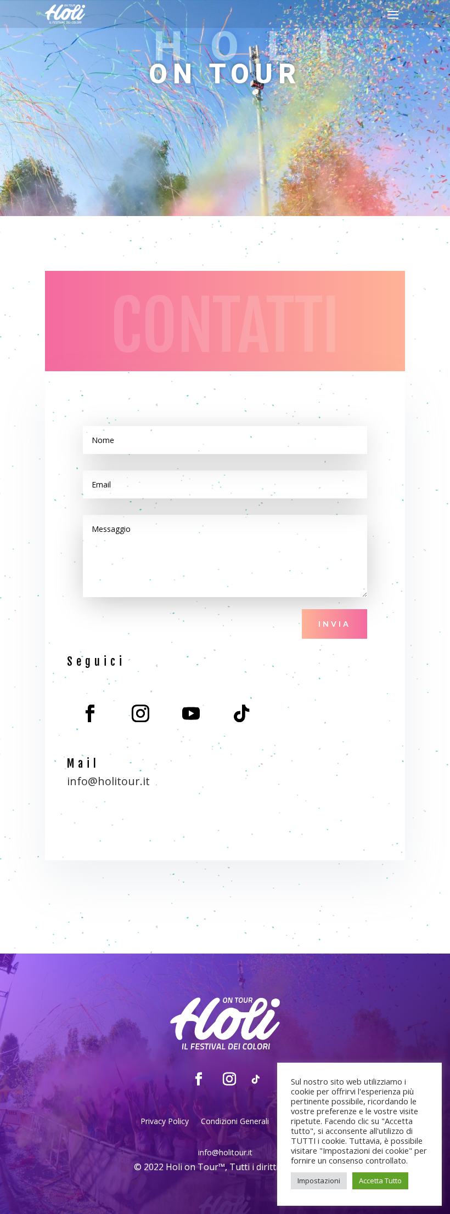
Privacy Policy (164, 1121)
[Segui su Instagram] (140, 713)
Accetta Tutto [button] (380, 1180)
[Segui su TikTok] (241, 713)
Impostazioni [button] (318, 1180)
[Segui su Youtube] (191, 713)
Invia (334, 623)
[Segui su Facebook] (90, 713)
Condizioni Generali (235, 1121)
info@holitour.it (108, 781)
